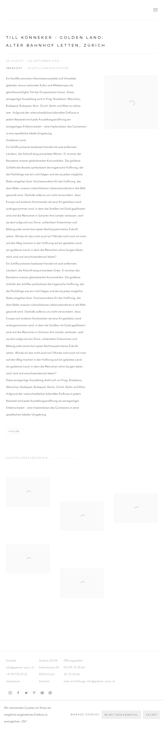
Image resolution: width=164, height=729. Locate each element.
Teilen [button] (14, 431)
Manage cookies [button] (85, 715)
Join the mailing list (42, 693)
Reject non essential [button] (121, 715)
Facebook (18, 693)
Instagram (10, 693)
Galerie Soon (18, 10)
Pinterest (34, 693)
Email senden (50, 693)
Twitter (26, 693)
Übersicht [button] (14, 68)
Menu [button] (155, 10)
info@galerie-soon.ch (20, 667)
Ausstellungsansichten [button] (48, 68)
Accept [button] (151, 715)
